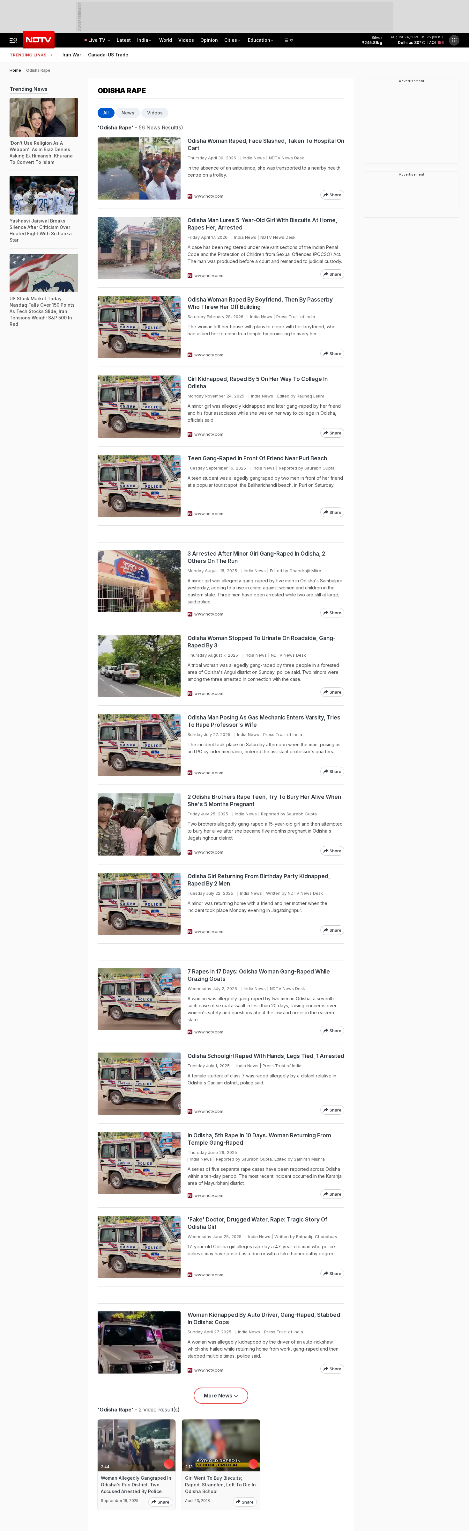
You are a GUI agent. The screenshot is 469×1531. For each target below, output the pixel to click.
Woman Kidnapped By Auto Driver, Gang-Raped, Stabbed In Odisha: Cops (264, 1318)
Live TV (97, 40)
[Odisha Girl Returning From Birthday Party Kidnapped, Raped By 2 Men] (139, 904)
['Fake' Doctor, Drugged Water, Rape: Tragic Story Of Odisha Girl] (139, 1247)
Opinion (209, 40)
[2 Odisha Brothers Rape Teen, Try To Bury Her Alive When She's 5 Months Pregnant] (139, 824)
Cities (230, 40)
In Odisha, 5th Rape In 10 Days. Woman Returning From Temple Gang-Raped (259, 1139)
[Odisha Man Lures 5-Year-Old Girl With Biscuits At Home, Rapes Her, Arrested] (139, 248)
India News (254, 157)
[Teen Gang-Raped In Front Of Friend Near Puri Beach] (139, 486)
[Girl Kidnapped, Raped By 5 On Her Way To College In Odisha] (139, 406)
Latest (124, 40)
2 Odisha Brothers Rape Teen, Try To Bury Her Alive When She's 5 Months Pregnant (264, 800)
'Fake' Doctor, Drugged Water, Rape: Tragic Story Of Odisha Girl (257, 1223)
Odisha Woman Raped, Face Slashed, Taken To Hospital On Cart (266, 144)
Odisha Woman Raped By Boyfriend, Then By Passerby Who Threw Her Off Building (260, 303)
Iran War (72, 54)
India (142, 40)
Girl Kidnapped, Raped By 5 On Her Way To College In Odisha (258, 383)
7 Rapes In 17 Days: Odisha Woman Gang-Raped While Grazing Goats (259, 975)
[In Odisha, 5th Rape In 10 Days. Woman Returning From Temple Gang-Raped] (139, 1165)
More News (218, 1395)
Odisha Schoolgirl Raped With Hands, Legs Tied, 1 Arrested (266, 1056)
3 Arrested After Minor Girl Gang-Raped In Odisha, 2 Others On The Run (256, 557)
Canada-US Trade (108, 54)
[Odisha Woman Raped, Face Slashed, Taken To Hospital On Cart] (139, 168)
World (165, 40)
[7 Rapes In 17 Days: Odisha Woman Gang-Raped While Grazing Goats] (139, 1001)
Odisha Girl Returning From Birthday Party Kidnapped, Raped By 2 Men (259, 880)
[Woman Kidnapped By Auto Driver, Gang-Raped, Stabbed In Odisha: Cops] (139, 1342)
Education (259, 40)
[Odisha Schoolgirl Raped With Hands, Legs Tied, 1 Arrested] (139, 1084)
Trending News (29, 89)
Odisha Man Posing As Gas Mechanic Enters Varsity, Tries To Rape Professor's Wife (264, 721)
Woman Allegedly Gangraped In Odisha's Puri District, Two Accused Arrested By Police (136, 1484)
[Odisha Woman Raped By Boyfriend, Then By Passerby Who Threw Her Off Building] (139, 327)
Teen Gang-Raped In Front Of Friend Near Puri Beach (257, 458)
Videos (186, 40)
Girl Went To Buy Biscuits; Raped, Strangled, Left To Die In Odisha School (220, 1484)
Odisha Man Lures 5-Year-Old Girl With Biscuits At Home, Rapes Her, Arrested (262, 224)
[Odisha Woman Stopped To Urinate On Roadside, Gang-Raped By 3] (139, 666)
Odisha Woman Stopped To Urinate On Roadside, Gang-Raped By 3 (262, 642)
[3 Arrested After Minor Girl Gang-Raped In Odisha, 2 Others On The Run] (139, 583)
